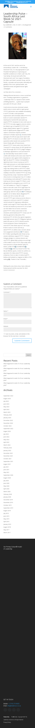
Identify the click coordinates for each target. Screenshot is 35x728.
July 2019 (6, 513)
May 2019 (6, 519)
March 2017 (7, 532)
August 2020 (7, 478)
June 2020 (6, 483)
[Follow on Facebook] (14, 710)
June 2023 (6, 404)
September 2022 (8, 428)
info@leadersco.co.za (14, 706)
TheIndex (14, 717)
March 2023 (7, 412)
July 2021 (6, 467)
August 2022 (7, 431)
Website (6, 326)
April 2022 (6, 442)
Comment (7, 292)
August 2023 (7, 398)
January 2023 (7, 417)
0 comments (8, 27)
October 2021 (7, 458)
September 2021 (8, 461)
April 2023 (6, 409)
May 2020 (6, 486)
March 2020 (7, 491)
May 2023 (6, 407)
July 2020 (6, 480)
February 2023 (8, 415)
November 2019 (8, 502)
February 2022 (8, 448)
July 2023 (6, 401)
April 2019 (6, 521)
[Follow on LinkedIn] (9, 710)
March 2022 (7, 445)
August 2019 (7, 510)
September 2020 (8, 475)
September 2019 (8, 508)
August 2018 (7, 527)
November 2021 (8, 456)
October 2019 (7, 505)
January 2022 (7, 450)
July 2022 (6, 434)
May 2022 (6, 439)
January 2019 (7, 524)
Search (29, 355)
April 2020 (6, 489)
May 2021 (6, 472)
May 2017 (6, 530)
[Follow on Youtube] (18, 710)
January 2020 (7, 497)
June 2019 (6, 516)
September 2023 (8, 396)
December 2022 (8, 420)
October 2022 (7, 426)
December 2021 (8, 453)
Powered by (6, 717)
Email (6, 319)
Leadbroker (8, 25)
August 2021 (7, 464)
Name (6, 311)
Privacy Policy (7, 722)
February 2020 (8, 494)
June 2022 (6, 437)
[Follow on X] (5, 710)
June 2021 (6, 469)
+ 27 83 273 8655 (13, 704)
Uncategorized (26, 25)
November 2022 (8, 423)
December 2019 (8, 500)
